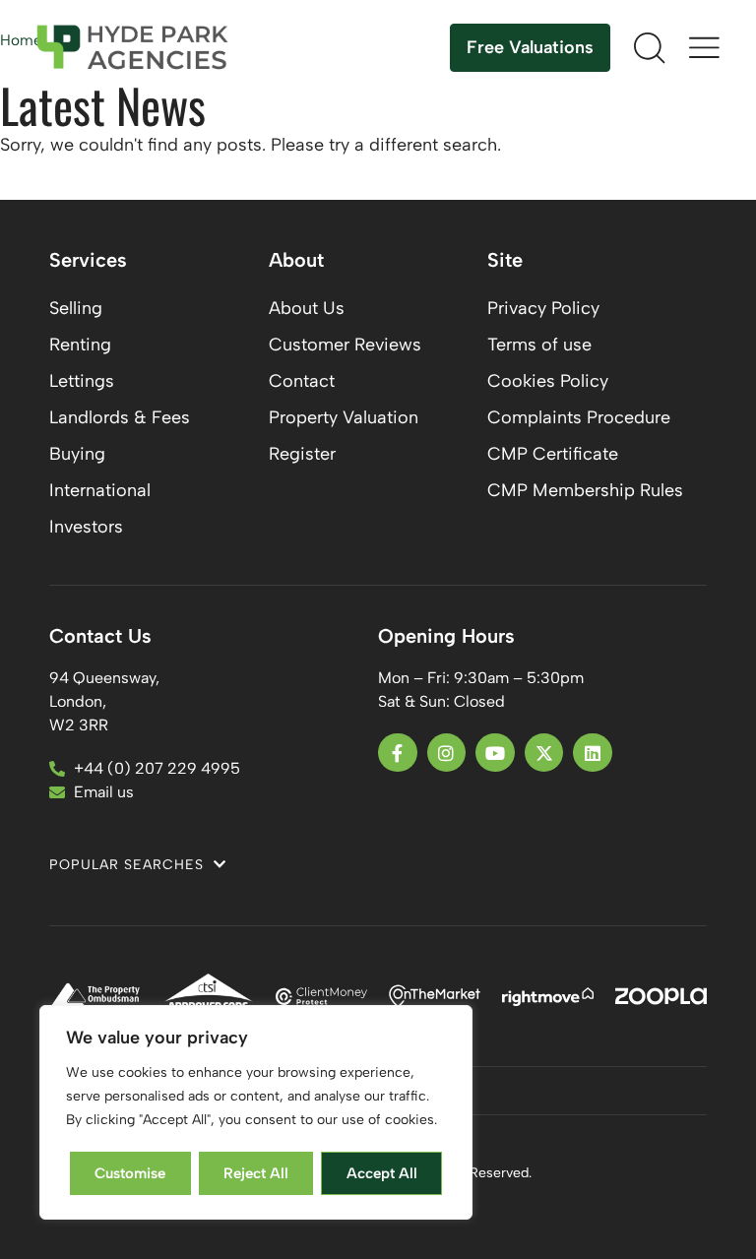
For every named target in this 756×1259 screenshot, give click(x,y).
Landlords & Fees (119, 417)
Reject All (255, 1173)
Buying (77, 454)
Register (302, 454)
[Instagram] (447, 753)
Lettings (81, 381)
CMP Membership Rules (585, 490)
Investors (86, 526)
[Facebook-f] (397, 753)
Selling (75, 308)
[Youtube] (495, 753)
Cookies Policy (547, 381)
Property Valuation (343, 417)
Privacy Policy (543, 308)
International (100, 490)
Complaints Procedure (578, 417)
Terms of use (539, 344)
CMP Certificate (552, 454)
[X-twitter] (544, 753)
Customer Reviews (345, 344)
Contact (302, 381)
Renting (80, 344)
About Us (307, 308)
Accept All (381, 1173)
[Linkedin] (592, 753)
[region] (255, 1113)
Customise (129, 1173)
